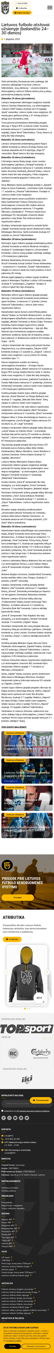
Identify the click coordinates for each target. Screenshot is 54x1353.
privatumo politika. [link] (14, 1341)
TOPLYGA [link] (6, 1260)
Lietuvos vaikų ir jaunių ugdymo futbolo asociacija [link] (24, 1310)
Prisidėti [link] (18, 897)
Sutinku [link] (12, 1346)
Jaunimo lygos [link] (8, 1269)
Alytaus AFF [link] (7, 1219)
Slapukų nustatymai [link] (36, 1346)
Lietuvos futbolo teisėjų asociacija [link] (17, 1298)
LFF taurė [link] (6, 1257)
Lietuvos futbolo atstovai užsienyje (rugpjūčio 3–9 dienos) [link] (27, 801)
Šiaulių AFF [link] (6, 1234)
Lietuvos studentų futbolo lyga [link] (15, 1275)
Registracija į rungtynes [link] (12, 1205)
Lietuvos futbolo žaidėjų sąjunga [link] (16, 1313)
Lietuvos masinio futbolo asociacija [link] (17, 1301)
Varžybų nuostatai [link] (9, 1188)
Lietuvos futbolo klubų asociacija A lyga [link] (19, 1292)
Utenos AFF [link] (7, 1243)
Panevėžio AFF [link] (8, 1231)
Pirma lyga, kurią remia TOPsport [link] (16, 1263)
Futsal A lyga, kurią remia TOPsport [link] (17, 1272)
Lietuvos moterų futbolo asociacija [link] (17, 1304)
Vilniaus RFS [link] (7, 1246)
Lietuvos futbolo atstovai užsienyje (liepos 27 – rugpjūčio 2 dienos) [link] (27, 828)
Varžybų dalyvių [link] (8, 1191)
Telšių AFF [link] (6, 1240)
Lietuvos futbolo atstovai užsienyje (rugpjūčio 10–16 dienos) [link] (27, 774)
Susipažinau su (26, 1111)
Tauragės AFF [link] (8, 1237)
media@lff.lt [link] (10, 1153)
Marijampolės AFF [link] (9, 1228)
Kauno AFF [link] (6, 1222)
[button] (44, 1038)
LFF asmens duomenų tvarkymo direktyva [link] (32, 1111)
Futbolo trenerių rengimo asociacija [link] (17, 1289)
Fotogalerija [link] (6, 1202)
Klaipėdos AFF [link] (8, 1225)
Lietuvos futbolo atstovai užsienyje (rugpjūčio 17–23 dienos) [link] (27, 747)
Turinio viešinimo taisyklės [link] (13, 1208)
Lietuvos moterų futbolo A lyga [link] (15, 1266)
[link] (5, 7)
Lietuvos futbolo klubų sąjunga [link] (15, 1295)
